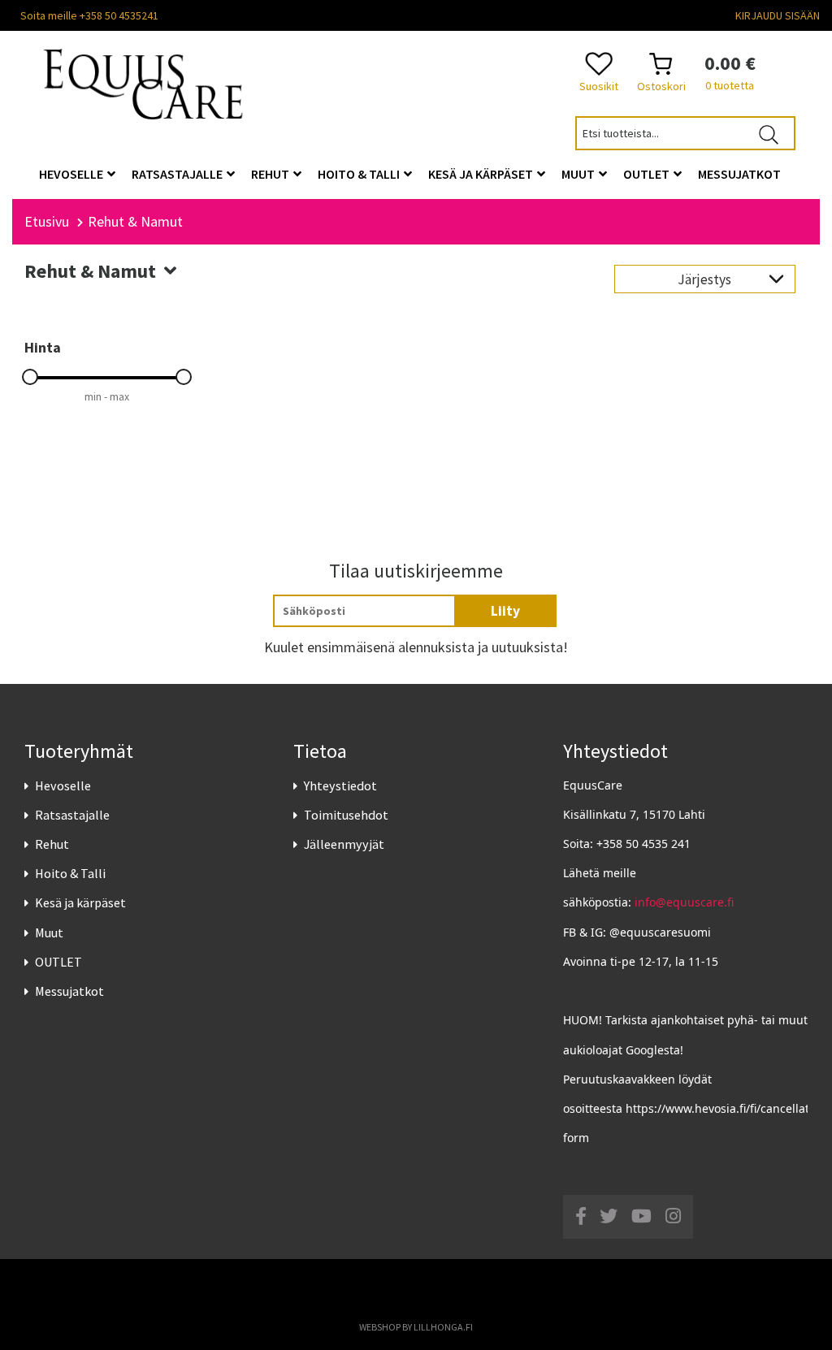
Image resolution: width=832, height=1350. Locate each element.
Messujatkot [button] (739, 174)
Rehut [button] (271, 174)
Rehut (52, 844)
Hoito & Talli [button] (360, 174)
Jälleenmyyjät (344, 844)
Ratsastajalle (72, 815)
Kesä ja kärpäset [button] (481, 174)
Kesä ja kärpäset (80, 902)
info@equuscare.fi (684, 902)
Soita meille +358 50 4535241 (89, 15)
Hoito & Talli (70, 873)
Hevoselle (63, 785)
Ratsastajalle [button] (178, 174)
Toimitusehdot (346, 815)
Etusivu (46, 221)
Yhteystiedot (340, 785)
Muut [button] (579, 174)
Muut (49, 932)
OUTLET (58, 962)
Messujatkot (69, 991)
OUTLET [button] (647, 174)
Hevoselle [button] (72, 174)
